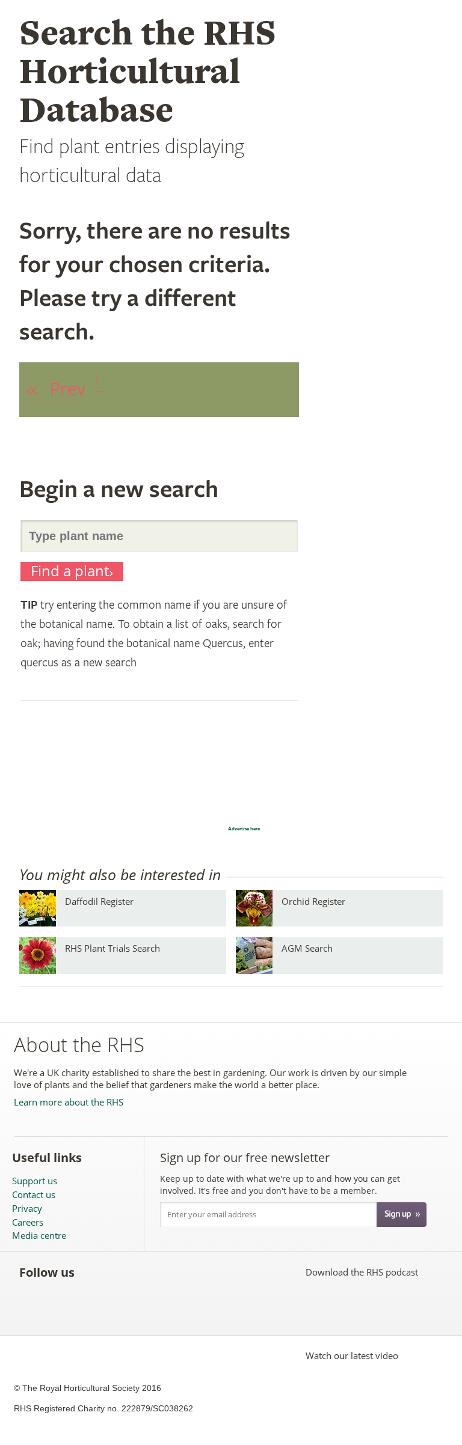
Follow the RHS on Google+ (200, 1272)
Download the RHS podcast (362, 1272)
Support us (34, 1181)
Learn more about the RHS (68, 1102)
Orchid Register (313, 901)
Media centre (39, 1235)
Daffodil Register (99, 901)
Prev (55, 389)
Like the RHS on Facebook (94, 1272)
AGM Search (307, 948)
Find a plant (70, 571)
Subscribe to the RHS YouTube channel (147, 1272)
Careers (27, 1222)
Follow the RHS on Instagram (226, 1272)
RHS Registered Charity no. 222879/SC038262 (103, 1408)
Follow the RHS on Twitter (120, 1272)
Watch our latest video (352, 1355)
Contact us (33, 1194)
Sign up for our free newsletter (245, 1157)
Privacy (27, 1208)
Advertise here (244, 829)
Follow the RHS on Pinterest (173, 1272)
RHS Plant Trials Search (112, 948)
